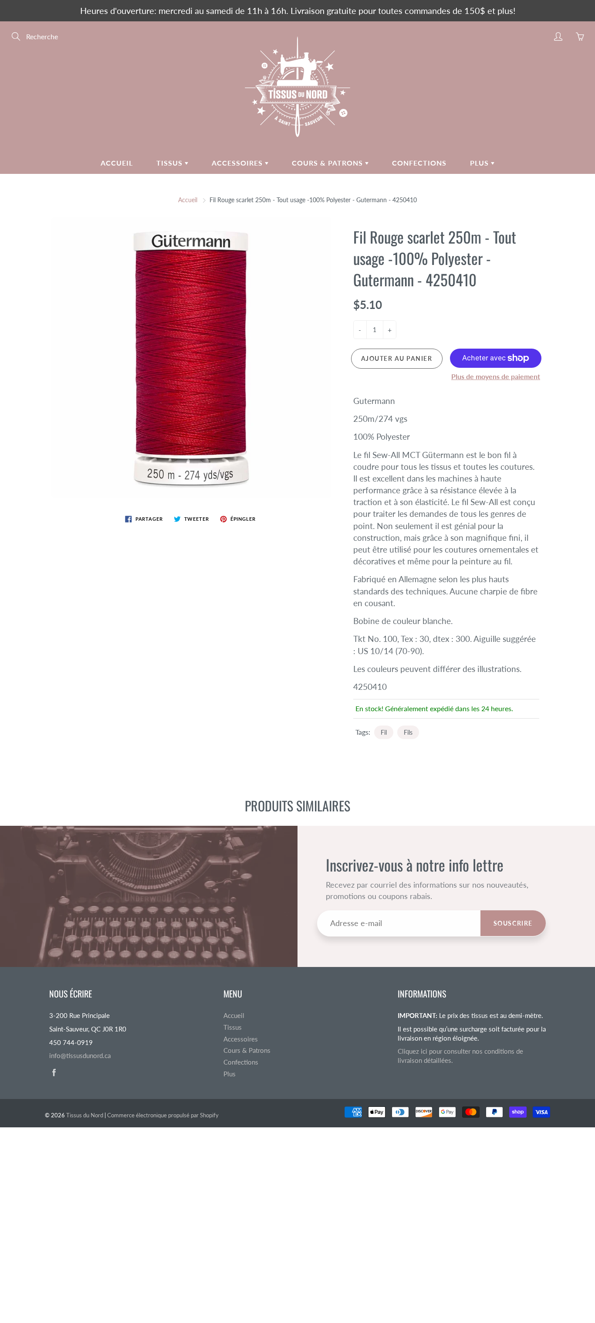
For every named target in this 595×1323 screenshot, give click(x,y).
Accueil (117, 163)
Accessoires (238, 163)
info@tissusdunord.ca (80, 1055)
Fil (384, 732)
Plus (480, 163)
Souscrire (513, 923)
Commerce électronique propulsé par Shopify (163, 1115)
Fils (408, 732)
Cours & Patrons (328, 163)
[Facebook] (53, 1072)
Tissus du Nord (84, 1115)
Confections (419, 163)
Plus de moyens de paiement (495, 376)
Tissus (170, 163)
